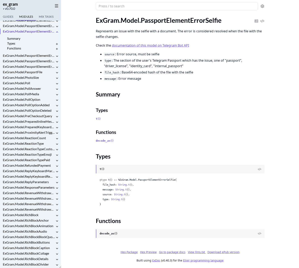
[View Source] (262, 18)
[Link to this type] (91, 169)
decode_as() (105, 140)
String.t (124, 184)
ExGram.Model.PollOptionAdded (26, 105)
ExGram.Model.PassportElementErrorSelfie (29, 31)
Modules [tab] (26, 16)
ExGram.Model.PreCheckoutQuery (27, 116)
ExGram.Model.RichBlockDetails (25, 259)
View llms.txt (197, 252)
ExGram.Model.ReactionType (23, 143)
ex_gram (10, 4)
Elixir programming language (203, 260)
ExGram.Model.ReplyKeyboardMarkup (29, 171)
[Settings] (262, 6)
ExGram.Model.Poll (16, 83)
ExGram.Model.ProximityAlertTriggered (29, 132)
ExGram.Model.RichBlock (20, 215)
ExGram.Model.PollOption (21, 99)
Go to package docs (172, 252)
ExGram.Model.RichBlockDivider (26, 264)
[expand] (57, 21)
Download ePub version (223, 252)
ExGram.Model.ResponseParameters (29, 187)
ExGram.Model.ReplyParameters (26, 182)
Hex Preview (148, 252)
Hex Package (129, 252)
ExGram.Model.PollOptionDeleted (27, 110)
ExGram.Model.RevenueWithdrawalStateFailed (29, 198)
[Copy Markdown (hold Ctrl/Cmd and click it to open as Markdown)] (256, 18)
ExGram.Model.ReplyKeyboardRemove (29, 176)
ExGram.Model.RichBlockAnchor (26, 220)
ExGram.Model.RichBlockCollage (26, 253)
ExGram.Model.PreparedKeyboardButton (29, 127)
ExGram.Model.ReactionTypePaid (26, 160)
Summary (13, 38)
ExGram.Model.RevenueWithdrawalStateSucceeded (29, 209)
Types (11, 43)
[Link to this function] (91, 233)
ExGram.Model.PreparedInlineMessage (29, 121)
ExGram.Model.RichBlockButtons (26, 242)
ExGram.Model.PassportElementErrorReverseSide (29, 26)
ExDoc (156, 260)
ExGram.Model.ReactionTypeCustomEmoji (29, 149)
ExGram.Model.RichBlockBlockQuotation (29, 237)
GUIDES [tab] (8, 16)
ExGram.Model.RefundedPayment (27, 165)
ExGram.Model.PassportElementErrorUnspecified (29, 66)
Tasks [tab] (46, 16)
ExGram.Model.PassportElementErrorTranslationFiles (29, 61)
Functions (14, 48)
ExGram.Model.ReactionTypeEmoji (27, 154)
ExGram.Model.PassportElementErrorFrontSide (29, 20)
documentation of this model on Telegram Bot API (150, 45)
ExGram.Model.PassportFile (22, 72)
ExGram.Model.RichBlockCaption (26, 248)
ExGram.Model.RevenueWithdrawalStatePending (29, 204)
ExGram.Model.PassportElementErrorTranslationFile (29, 55)
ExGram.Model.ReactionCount (24, 138)
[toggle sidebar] (55, 5)
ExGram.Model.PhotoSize (21, 77)
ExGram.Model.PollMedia (21, 94)
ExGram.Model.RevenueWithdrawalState (29, 193)
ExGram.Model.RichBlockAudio (25, 231)
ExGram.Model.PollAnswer (22, 88)
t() (98, 118)
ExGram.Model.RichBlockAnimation (28, 226)
